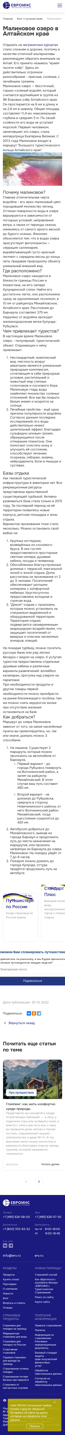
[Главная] (17, 1203)
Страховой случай (46, 1274)
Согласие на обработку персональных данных (48, 1382)
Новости (8, 1293)
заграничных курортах (40, 45)
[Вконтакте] (5, 1245)
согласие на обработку (25, 1416)
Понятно (35, 1426)
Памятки (40, 1330)
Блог (5, 1298)
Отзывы (7, 1307)
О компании (10, 1288)
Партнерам (9, 1284)
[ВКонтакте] (29, 1013)
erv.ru (39, 1256)
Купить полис (11, 1279)
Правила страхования (48, 1325)
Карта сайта (42, 1301)
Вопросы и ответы (14, 1303)
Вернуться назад (22, 1023)
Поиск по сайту (44, 1297)
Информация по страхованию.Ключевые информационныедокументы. (45, 1341)
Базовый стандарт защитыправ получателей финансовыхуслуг (46, 1359)
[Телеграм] (11, 1245)
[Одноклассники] (34, 1013)
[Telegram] (39, 1013)
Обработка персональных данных (48, 1372)
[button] (39, 1181)
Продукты (9, 1274)
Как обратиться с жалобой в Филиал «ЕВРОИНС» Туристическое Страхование (46, 1286)
